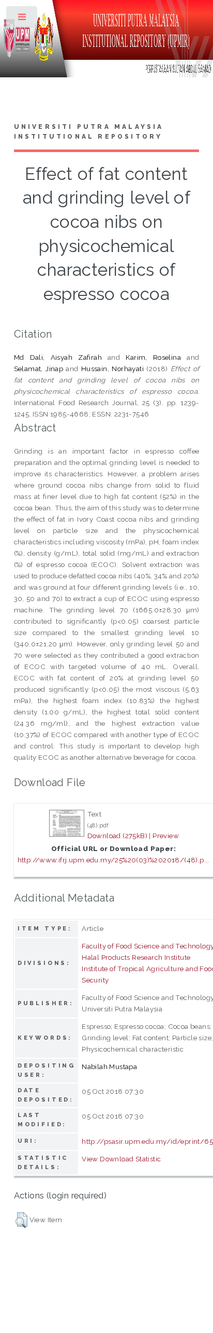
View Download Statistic (121, 1159)
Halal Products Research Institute (136, 957)
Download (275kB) (117, 835)
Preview (166, 835)
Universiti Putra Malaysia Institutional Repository (89, 132)
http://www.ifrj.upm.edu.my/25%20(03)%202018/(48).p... (113, 860)
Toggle (22, 19)
